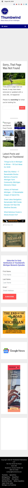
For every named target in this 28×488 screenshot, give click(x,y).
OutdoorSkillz (6, 479)
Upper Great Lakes (7, 483)
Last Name (7, 279)
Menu (5, 26)
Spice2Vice (13, 475)
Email (5, 287)
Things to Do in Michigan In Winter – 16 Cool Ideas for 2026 (13, 164)
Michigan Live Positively (9, 485)
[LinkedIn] (26, 4)
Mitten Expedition (19, 481)
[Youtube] (17, 4)
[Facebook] (14, 4)
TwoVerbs (5, 475)
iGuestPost (15, 477)
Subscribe (9, 297)
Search (22, 107)
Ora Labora (15, 479)
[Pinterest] (21, 4)
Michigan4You (6, 477)
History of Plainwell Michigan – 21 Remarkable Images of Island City (13, 192)
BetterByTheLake (7, 481)
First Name (7, 271)
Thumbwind (11, 17)
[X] (19, 4)
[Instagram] (24, 4)
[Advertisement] (14, 43)
